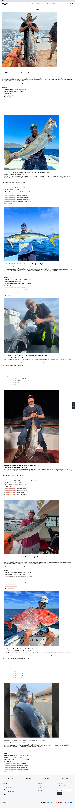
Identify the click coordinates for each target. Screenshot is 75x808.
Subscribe (37, 407)
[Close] (47, 397)
